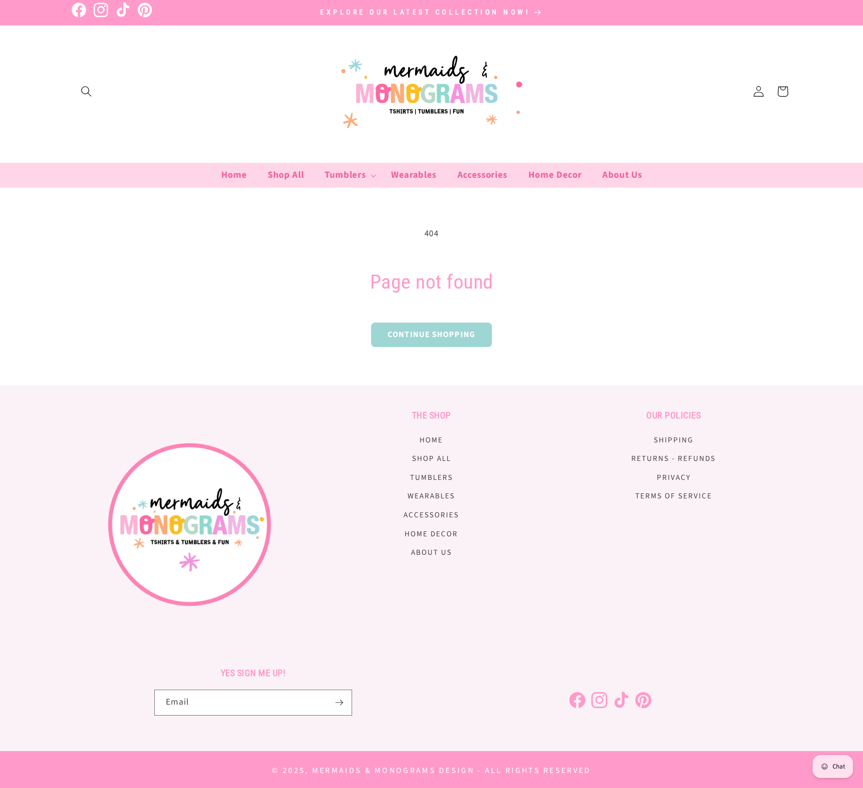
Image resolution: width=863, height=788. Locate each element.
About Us (431, 552)
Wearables (431, 495)
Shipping (674, 439)
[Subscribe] (339, 703)
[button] (86, 91)
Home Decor (431, 533)
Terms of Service (673, 495)
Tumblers (431, 477)
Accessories (431, 514)
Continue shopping (431, 335)
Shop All (431, 458)
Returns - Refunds (673, 458)
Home (431, 439)
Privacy (674, 477)
